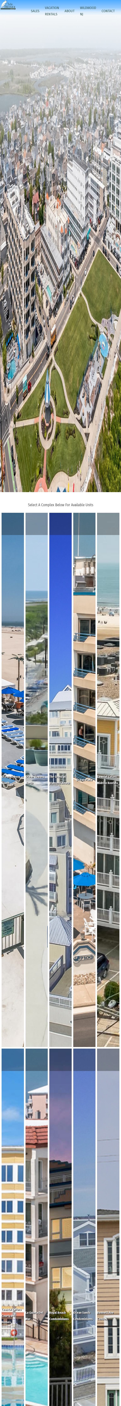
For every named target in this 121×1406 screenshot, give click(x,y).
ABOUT (70, 11)
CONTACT (108, 11)
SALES (35, 11)
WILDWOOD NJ (88, 11)
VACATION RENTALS (52, 11)
